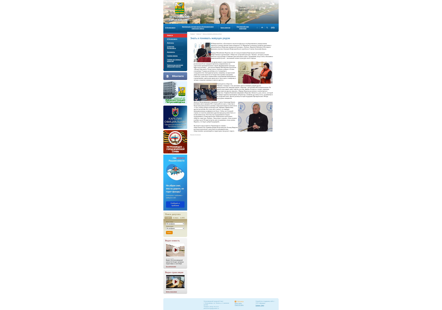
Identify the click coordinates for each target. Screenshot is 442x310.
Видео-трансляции (171, 291)
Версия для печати (195, 134)
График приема (172, 56)
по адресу (168, 217)
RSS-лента (240, 301)
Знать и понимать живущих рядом (212, 34)
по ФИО (182, 217)
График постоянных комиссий (174, 60)
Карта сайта (238, 303)
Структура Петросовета (171, 47)
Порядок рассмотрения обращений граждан (175, 66)
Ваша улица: (169, 221)
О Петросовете (170, 28)
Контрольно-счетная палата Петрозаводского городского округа (198, 27)
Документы (171, 52)
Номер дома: (170, 226)
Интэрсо (262, 303)
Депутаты (170, 43)
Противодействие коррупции (243, 27)
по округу (175, 217)
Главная (192, 34)
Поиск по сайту (239, 305)
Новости (170, 35)
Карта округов (225, 28)
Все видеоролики (171, 266)
